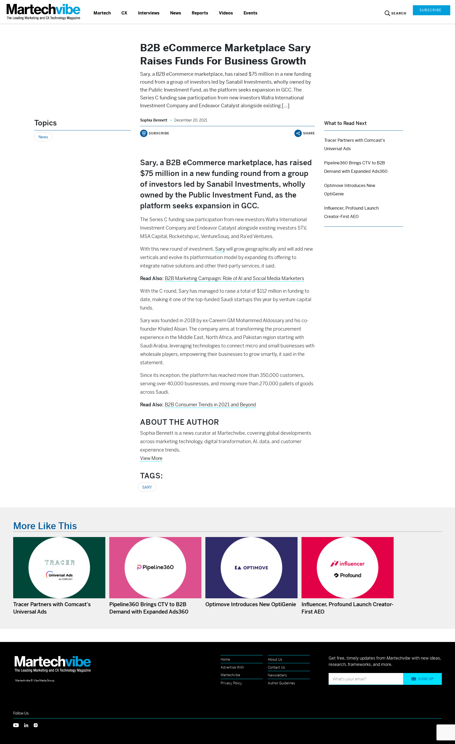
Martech (102, 13)
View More (151, 458)
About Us (275, 659)
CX (124, 13)
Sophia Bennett (153, 120)
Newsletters (277, 675)
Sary (220, 249)
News (175, 13)
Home (225, 659)
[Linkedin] (29, 725)
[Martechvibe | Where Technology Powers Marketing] (44, 11)
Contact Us (276, 667)
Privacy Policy (231, 683)
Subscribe (430, 10)
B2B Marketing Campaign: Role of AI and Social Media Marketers (234, 278)
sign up (426, 679)
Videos (226, 13)
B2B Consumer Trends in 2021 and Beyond (210, 405)
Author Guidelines (281, 683)
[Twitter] (18, 725)
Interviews (149, 13)
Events (251, 13)
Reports (200, 13)
